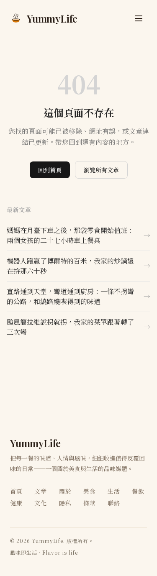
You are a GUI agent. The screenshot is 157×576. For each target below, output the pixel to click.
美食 (89, 491)
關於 (65, 491)
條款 (89, 503)
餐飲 (138, 491)
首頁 (16, 491)
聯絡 (114, 503)
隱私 (65, 503)
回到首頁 (50, 170)
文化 (40, 503)
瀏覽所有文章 (101, 170)
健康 (16, 503)
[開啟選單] (138, 18)
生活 (114, 491)
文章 (40, 491)
